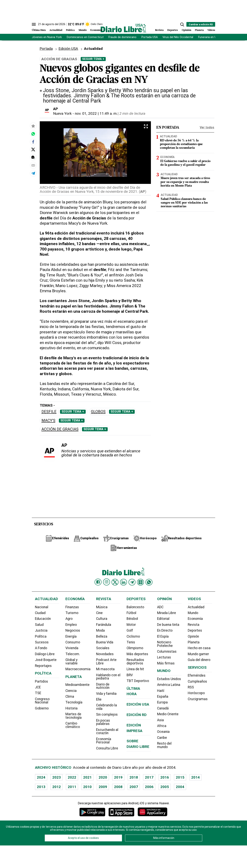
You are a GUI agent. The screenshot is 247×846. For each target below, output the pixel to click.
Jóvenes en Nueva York (47, 37)
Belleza (101, 636)
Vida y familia (106, 694)
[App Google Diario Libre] (92, 812)
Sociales (102, 648)
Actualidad (55, 30)
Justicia (41, 630)
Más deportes (137, 654)
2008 (118, 787)
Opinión (186, 30)
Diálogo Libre (45, 654)
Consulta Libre (107, 748)
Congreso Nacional (42, 700)
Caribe (162, 738)
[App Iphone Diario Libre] (121, 812)
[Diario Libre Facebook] (98, 582)
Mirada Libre (166, 613)
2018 (133, 777)
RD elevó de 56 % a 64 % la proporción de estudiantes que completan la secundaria (181, 144)
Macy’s (48, 421)
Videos (211, 30)
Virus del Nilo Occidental (177, 37)
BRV (130, 675)
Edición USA (68, 48)
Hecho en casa (199, 648)
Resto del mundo (164, 745)
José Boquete (46, 660)
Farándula (103, 625)
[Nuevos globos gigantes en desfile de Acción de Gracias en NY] (33, 134)
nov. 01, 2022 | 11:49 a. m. (96, 113)
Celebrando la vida (106, 707)
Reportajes (43, 666)
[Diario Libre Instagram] (106, 581)
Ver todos (207, 127)
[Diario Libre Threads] (140, 582)
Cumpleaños (197, 681)
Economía (96, 30)
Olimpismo (135, 648)
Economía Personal (103, 740)
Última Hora (39, 30)
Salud (39, 625)
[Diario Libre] (123, 28)
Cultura (101, 619)
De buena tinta (168, 625)
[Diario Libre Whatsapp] (148, 582)
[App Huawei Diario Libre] (152, 812)
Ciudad (40, 613)
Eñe (99, 699)
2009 (103, 787)
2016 (164, 777)
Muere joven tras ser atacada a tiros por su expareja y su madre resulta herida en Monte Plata (185, 182)
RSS (191, 687)
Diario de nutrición (102, 686)
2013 (41, 787)
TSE (38, 693)
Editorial (163, 619)
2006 (149, 787)
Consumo (72, 642)
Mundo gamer (198, 654)
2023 (56, 777)
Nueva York (62, 113)
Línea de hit (135, 669)
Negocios (72, 630)
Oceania (163, 732)
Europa (162, 702)
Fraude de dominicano (122, 37)
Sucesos (42, 642)
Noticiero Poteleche (165, 644)
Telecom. (72, 654)
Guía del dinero (199, 660)
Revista (159, 30)
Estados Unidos (169, 679)
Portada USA (149, 37)
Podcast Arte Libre (106, 661)
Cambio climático (72, 725)
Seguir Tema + (93, 59)
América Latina (168, 685)
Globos (98, 412)
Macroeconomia (78, 669)
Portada (46, 48)
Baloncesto (135, 607)
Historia (71, 708)
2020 (103, 777)
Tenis (131, 642)
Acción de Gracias (60, 429)
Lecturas (164, 657)
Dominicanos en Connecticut (85, 37)
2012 (56, 787)
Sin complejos (107, 714)
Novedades (105, 654)
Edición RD (137, 715)
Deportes (172, 30)
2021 (87, 777)
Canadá (163, 708)
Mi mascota (105, 669)
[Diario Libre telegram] (132, 582)
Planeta (199, 30)
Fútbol (131, 613)
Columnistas (167, 651)
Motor (131, 625)
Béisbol (132, 619)
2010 (87, 787)
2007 (133, 787)
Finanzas (72, 607)
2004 (180, 787)
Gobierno (42, 708)
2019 (118, 777)
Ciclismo (133, 636)
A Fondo (41, 648)
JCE (38, 687)
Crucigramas (198, 699)
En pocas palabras (103, 722)
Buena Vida (104, 642)
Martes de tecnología (73, 715)
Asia (160, 720)
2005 (164, 787)
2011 (72, 787)
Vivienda (71, 648)
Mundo (83, 30)
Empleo (71, 625)
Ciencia (71, 691)
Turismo (71, 613)
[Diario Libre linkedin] (123, 582)
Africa (161, 726)
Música (101, 607)
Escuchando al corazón (107, 731)
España (162, 696)
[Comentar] (33, 157)
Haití (160, 691)
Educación (43, 619)
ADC (160, 607)
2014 (195, 777)
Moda (100, 630)
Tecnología (73, 702)
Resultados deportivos (135, 661)
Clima (69, 696)
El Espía (163, 636)
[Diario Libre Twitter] (115, 582)
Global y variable (71, 661)
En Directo (165, 630)
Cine (99, 613)
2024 (41, 777)
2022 (72, 777)
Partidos (41, 681)
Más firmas (166, 663)
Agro (69, 619)
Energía (71, 636)
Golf (130, 630)
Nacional (41, 607)
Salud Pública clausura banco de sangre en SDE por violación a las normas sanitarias (184, 203)
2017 (149, 777)
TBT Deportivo (138, 681)
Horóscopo (196, 693)
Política (70, 30)
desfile (49, 412)
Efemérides (197, 675)
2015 (180, 777)
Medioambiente (77, 685)
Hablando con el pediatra (108, 676)
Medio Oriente (167, 714)
